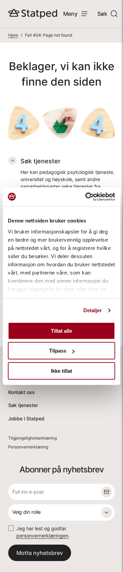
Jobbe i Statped (26, 418)
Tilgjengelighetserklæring (32, 438)
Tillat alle (61, 331)
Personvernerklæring (28, 446)
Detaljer (92, 310)
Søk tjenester (23, 405)
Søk (102, 13)
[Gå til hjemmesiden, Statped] (32, 13)
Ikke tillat (61, 371)
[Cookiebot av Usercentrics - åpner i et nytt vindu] (86, 196)
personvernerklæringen (42, 535)
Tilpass (57, 351)
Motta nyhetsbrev (39, 552)
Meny (70, 13)
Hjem (13, 35)
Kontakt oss (21, 392)
